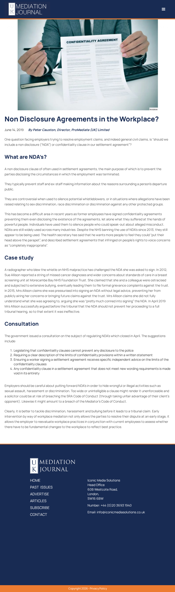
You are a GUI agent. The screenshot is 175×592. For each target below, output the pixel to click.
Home (35, 480)
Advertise (39, 494)
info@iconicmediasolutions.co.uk (121, 512)
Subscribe (39, 507)
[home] (27, 9)
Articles (38, 501)
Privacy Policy (98, 588)
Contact (38, 514)
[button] (110, 9)
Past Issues (41, 487)
